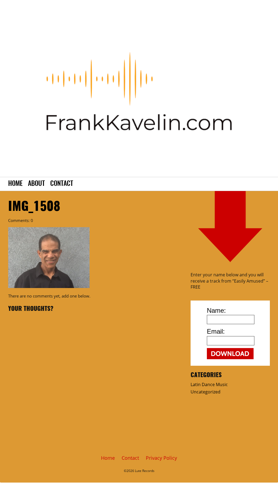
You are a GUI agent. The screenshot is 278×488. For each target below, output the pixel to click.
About (36, 184)
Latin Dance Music (209, 384)
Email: (216, 331)
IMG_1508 (34, 207)
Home (15, 184)
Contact (61, 184)
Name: (216, 310)
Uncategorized (205, 392)
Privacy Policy (161, 458)
